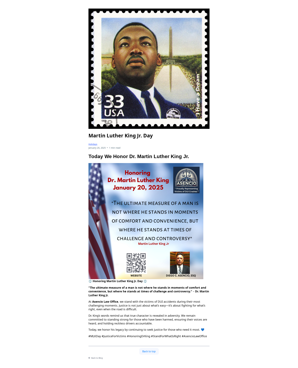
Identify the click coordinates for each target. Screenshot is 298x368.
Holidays (92, 144)
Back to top (149, 351)
